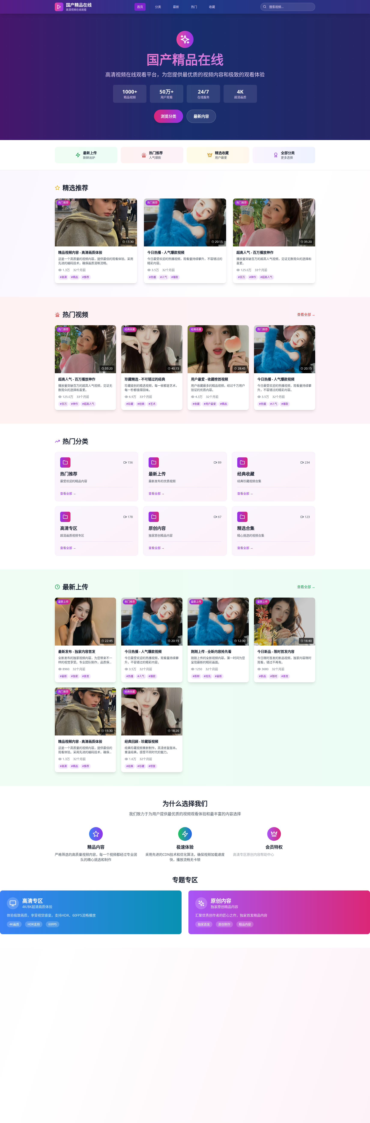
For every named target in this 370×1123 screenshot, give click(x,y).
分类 (158, 7)
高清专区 (240, 854)
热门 (194, 7)
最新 (176, 7)
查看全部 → (306, 314)
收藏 (212, 7)
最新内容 (201, 116)
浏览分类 (168, 116)
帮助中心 (267, 854)
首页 (140, 7)
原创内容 (253, 854)
